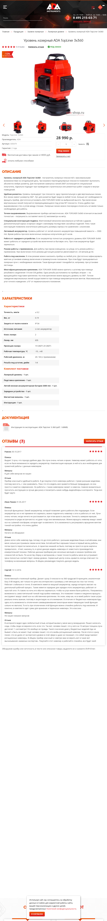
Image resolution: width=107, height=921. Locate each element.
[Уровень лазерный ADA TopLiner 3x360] (17, 127)
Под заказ (63, 151)
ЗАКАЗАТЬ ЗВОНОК (82, 21)
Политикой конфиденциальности (61, 909)
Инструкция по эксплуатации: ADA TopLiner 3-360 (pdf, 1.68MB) (39, 427)
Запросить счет (63, 156)
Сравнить (81, 144)
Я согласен (37, 914)
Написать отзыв (36, 47)
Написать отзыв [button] (94, 441)
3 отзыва (20, 47)
